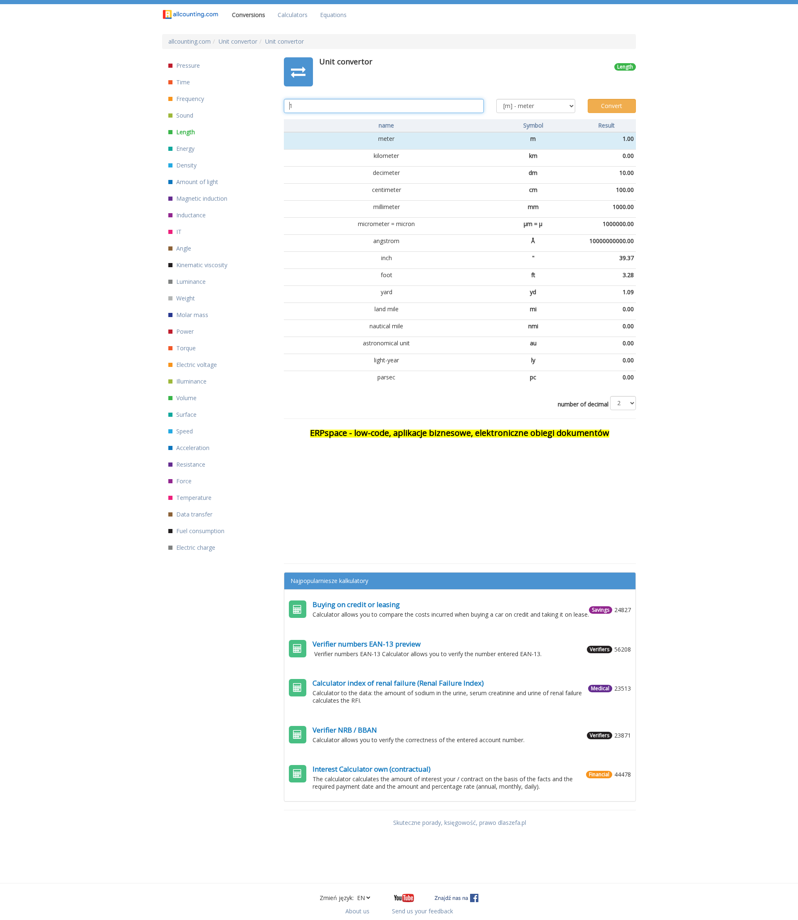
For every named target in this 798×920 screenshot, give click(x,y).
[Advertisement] (460, 497)
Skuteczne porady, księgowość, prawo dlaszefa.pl (459, 823)
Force (183, 481)
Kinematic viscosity (201, 265)
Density (186, 165)
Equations (333, 15)
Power (184, 331)
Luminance (190, 281)
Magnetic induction (201, 198)
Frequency (189, 99)
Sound (184, 115)
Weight (185, 298)
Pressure (187, 65)
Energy (185, 149)
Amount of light (196, 182)
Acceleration (192, 448)
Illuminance (191, 381)
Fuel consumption (199, 531)
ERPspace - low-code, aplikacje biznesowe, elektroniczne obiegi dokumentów (459, 432)
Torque (185, 348)
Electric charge (195, 547)
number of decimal (583, 404)
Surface (186, 414)
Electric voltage (196, 365)
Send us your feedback (422, 911)
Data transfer (193, 514)
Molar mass (191, 315)
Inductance (190, 215)
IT (178, 232)
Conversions (248, 15)
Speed (184, 431)
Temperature (193, 498)
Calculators (293, 15)
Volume (186, 398)
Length (185, 132)
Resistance (190, 464)
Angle (183, 248)
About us (357, 911)
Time (182, 82)
